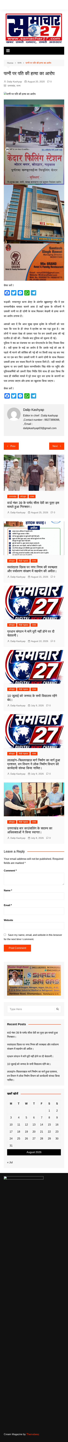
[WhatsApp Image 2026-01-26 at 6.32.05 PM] (34, 141)
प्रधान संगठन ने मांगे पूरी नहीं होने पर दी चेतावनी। (30, 1056)
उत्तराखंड (11, 85)
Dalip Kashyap (14, 81)
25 (18, 1138)
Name (8, 890)
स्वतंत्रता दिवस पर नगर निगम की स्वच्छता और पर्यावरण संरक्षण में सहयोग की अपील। (33, 1046)
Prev (13, 446)
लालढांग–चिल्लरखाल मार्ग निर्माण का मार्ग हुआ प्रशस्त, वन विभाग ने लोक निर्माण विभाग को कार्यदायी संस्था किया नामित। (33, 764)
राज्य (18, 85)
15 (49, 1124)
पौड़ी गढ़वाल (23, 561)
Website (8, 920)
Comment (10, 870)
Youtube (19, 5)
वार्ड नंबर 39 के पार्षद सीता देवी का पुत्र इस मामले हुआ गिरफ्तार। (32, 1034)
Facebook (4, 5)
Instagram (14, 5)
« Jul (10, 1162)
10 (11, 1124)
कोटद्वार (23, 496)
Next (55, 446)
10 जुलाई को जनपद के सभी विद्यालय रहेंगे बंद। (29, 1064)
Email (8, 905)
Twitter (9, 5)
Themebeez (32, 1434)
